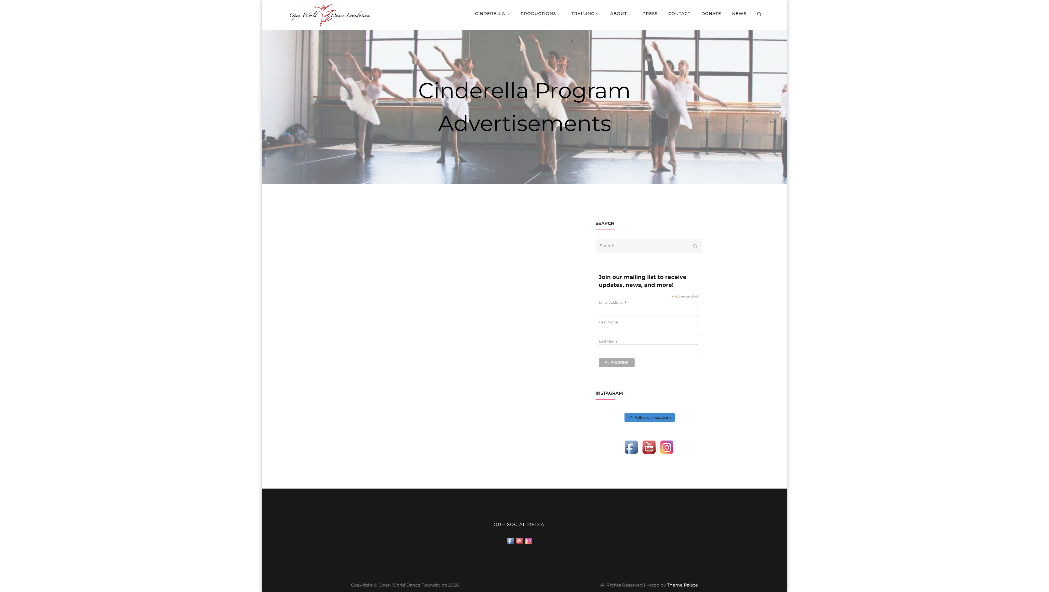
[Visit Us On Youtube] (649, 447)
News (739, 13)
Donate (711, 13)
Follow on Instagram (653, 417)
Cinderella (490, 13)
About (618, 13)
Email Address (613, 302)
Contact (679, 13)
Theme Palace (682, 585)
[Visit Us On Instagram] (667, 447)
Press (650, 13)
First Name (608, 322)
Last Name (608, 341)
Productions (538, 13)
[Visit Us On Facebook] (631, 447)
